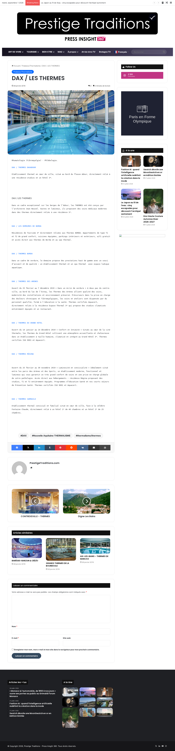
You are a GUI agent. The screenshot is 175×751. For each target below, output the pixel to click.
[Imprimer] (104, 447)
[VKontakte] (82, 447)
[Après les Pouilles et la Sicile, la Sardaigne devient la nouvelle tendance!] (87, 702)
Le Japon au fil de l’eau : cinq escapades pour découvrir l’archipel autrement (131, 208)
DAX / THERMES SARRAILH (24, 399)
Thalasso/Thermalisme (31, 66)
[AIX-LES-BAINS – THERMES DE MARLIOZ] (95, 546)
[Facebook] (17, 447)
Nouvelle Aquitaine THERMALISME (51, 435)
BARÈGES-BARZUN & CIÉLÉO (25, 560)
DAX (24, 435)
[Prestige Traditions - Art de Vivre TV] (87, 26)
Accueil (16, 66)
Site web (67, 638)
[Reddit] (71, 447)
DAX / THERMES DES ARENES (25, 281)
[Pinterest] (60, 447)
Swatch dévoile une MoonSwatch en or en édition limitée (153, 172)
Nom (14, 626)
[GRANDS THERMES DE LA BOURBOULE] (61, 549)
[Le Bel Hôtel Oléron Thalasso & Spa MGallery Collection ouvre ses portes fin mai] (105, 712)
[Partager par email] (94, 447)
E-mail (15, 638)
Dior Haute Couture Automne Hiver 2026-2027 (153, 219)
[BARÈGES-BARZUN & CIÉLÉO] (27, 548)
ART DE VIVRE (14, 52)
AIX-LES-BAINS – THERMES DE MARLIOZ (94, 557)
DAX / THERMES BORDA (22, 254)
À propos (72, 52)
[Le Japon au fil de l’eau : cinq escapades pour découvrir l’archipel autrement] (131, 194)
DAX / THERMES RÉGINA (23, 354)
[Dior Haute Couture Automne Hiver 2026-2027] (153, 201)
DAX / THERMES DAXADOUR (24, 167)
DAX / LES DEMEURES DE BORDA (26, 226)
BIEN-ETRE (47, 52)
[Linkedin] (39, 447)
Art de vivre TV (88, 52)
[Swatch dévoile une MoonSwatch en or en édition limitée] (153, 161)
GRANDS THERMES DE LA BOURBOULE (57, 564)
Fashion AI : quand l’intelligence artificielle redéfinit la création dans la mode (131, 175)
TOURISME (32, 52)
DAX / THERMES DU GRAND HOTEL (27, 323)
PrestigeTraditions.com (44, 463)
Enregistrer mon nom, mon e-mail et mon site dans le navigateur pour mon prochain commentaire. (57, 650)
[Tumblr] (50, 447)
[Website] (31, 467)
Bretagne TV (105, 52)
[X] (28, 447)
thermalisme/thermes (89, 435)
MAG (60, 52)
